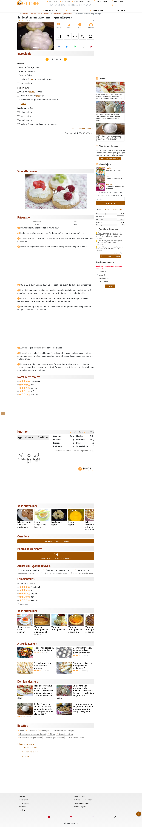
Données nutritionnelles (83, 128)
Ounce (99, 219)
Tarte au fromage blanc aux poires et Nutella (41, 631)
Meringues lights (56, 523)
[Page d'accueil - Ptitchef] (18, 14)
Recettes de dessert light (64, 730)
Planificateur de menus (109, 159)
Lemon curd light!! (74, 523)
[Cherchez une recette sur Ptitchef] (112, 5)
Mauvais (34, 394)
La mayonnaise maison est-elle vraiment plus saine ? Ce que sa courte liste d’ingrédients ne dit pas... (75, 692)
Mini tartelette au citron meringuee (24, 524)
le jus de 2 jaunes (30, 92)
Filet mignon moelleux (114, 178)
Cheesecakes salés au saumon (23, 629)
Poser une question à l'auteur (57, 541)
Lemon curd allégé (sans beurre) (40, 524)
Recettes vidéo (24, 800)
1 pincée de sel (26, 83)
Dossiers (73, 10)
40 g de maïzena (27, 71)
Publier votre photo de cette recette (56, 558)
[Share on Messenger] (67, 46)
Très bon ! (35, 381)
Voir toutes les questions (115, 253)
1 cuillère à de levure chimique (35, 79)
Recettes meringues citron (31, 738)
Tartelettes (32, 730)
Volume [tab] (107, 210)
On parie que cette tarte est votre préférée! (42, 665)
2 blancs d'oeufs (26, 112)
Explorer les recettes (26, 744)
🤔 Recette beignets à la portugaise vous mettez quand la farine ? (109, 241)
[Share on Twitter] (83, 46)
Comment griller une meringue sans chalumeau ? (82, 665)
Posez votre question (111, 256)
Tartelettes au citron (76, 738)
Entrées (26, 756)
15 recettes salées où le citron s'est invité (44, 649)
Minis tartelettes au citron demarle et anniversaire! (92, 526)
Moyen (33, 388)
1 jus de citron (25, 116)
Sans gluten (54, 1)
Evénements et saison (32, 752)
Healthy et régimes (30, 747)
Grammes (100, 216)
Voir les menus (105, 192)
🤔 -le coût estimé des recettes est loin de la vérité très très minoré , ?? (110, 247)
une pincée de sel (27, 120)
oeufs (23, 103)
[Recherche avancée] (115, 5)
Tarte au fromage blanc (58, 628)
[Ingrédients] (3, 413)
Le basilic (102, 272)
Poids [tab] (99, 210)
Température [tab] (118, 210)
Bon (32, 385)
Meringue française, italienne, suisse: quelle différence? (82, 650)
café (32, 79)
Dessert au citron (66, 734)
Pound (99, 222)
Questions (97, 10)
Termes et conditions (81, 803)
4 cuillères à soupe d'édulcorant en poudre (38, 100)
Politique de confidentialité (83, 800)
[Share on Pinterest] (91, 46)
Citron (52, 734)
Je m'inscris (110, 203)
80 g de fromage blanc (29, 67)
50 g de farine (25, 75)
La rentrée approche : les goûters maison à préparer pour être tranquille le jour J (83, 708)
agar (38, 96)
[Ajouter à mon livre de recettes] (59, 36)
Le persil (102, 275)
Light (22, 730)
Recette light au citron (55, 738)
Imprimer (118, 192)
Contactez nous (79, 796)
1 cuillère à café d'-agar (31, 96)
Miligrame (101, 214)
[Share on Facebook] (59, 46)
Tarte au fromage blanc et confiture (92, 629)
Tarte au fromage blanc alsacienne (75, 629)
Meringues (45, 730)
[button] (20, 36)
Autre (119, 10)
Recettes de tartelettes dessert (33, 734)
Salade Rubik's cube (113, 170)
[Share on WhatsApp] (75, 46)
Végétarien (66, 1)
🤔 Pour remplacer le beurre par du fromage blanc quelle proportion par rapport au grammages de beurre (109, 234)
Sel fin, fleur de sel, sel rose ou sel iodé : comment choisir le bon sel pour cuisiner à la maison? (44, 709)
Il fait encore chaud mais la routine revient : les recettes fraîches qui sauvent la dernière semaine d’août (35, 692)
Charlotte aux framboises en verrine (115, 187)
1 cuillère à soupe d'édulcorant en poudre (38, 124)
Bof (32, 391)
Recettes (49, 10)
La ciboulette (103, 278)
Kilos (99, 225)
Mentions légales (80, 807)
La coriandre (103, 281)
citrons (32, 92)
